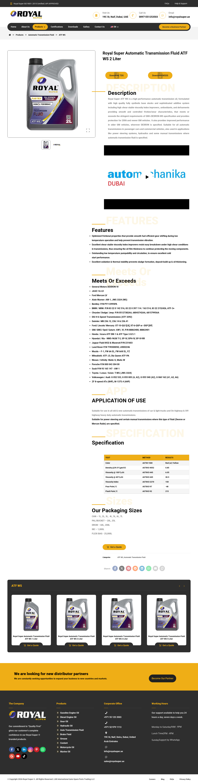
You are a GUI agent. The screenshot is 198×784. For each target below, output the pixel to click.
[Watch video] (146, 177)
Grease (63, 738)
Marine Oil (65, 751)
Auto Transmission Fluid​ (72, 730)
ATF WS (120, 557)
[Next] (184, 586)
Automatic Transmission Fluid (134, 557)
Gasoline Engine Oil (69, 713)
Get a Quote (116, 547)
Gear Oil (64, 721)
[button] (88, 130)
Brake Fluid (65, 734)
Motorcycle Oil (67, 747)
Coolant (64, 743)
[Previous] (179, 586)
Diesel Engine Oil (68, 717)
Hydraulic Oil (66, 725)
